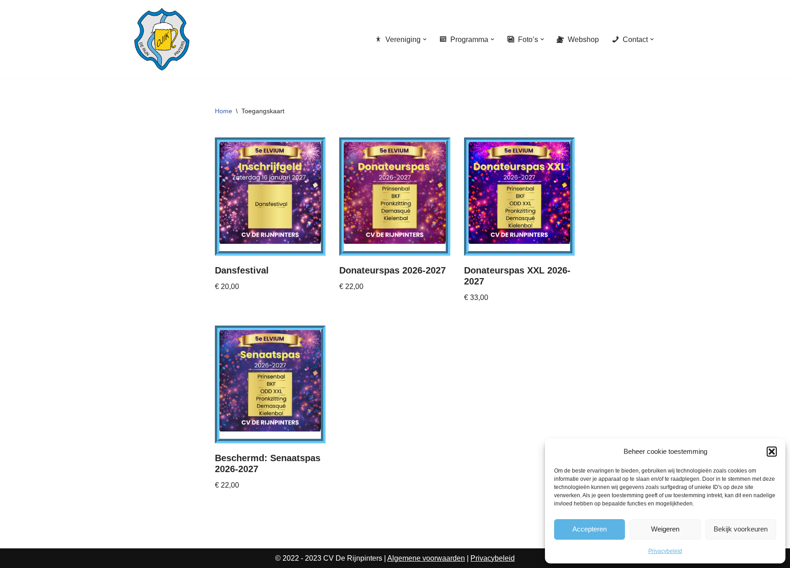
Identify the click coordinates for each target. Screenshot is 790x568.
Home (223, 111)
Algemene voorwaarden (426, 558)
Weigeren (665, 529)
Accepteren (589, 529)
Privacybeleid (665, 551)
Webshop (583, 39)
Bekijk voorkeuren (741, 529)
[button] (771, 451)
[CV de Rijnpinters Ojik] (161, 39)
